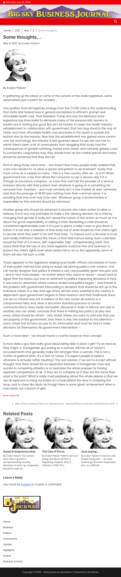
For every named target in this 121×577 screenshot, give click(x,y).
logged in (27, 484)
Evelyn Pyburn (31, 43)
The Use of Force (53, 451)
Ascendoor (66, 572)
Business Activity (13, 561)
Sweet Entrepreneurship (19, 451)
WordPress (92, 572)
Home (6, 521)
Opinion (7, 544)
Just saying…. (90, 451)
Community (10, 538)
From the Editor (11, 396)
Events (7, 555)
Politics (7, 533)
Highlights (8, 550)
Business (8, 527)
